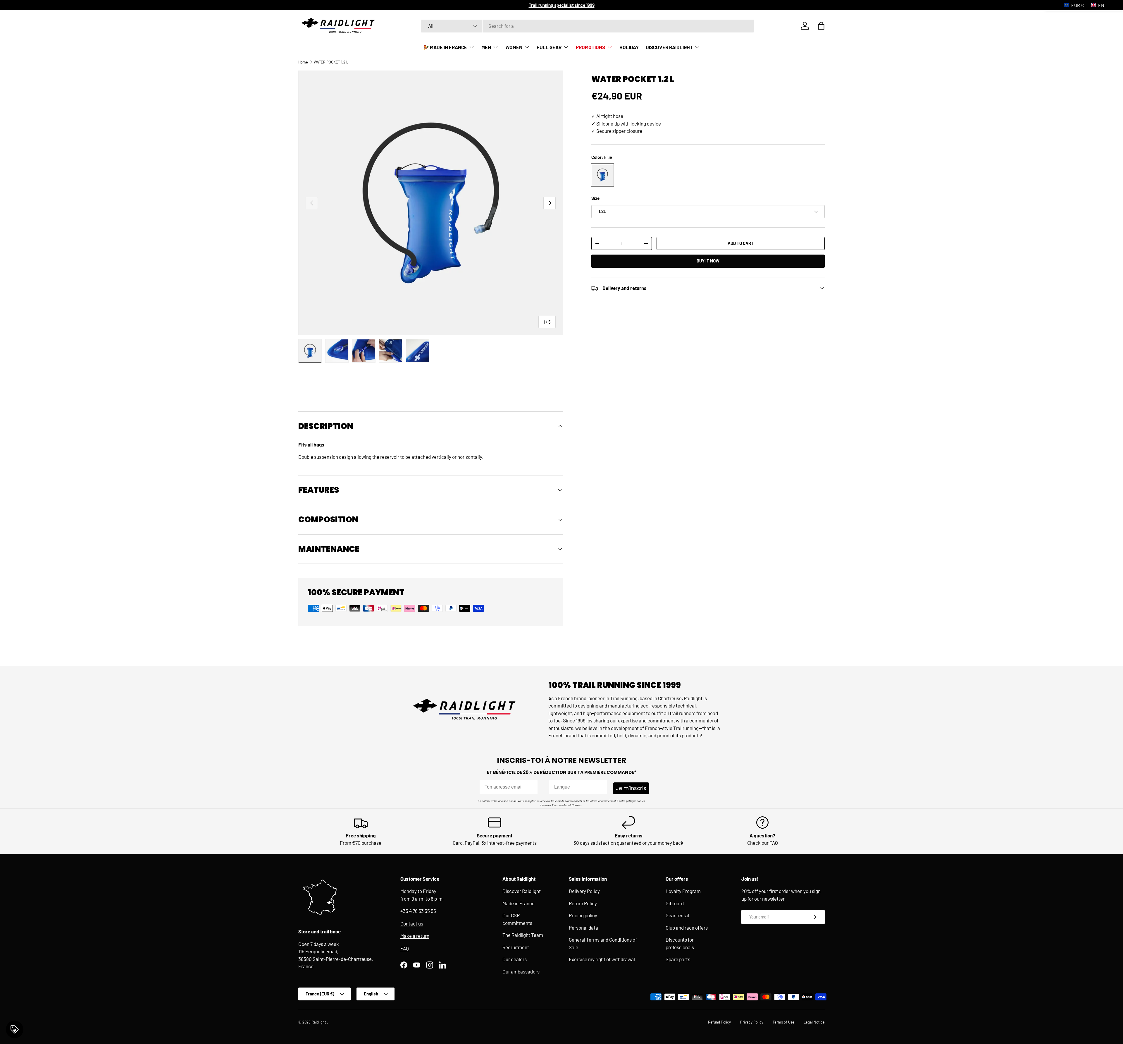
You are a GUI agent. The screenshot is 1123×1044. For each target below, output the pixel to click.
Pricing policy (583, 915)
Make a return (414, 936)
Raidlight (319, 1022)
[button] (821, 25)
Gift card (675, 903)
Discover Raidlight (521, 891)
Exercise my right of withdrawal (602, 959)
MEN (486, 47)
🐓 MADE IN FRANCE (445, 47)
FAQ (404, 948)
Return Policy (583, 903)
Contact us (411, 923)
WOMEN (513, 47)
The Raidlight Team (522, 935)
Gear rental (677, 915)
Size (595, 198)
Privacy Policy (751, 1022)
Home (303, 62)
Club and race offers (687, 927)
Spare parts (678, 959)
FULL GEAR (549, 47)
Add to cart (741, 243)
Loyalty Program (683, 891)
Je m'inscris (631, 788)
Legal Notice (814, 1022)
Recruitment (515, 947)
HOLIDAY (629, 47)
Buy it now (708, 261)
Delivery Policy (584, 891)
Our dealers (514, 959)
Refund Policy (719, 1022)
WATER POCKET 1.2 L (331, 62)
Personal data (583, 927)
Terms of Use (783, 1022)
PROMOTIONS (590, 47)
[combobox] (587, 25)
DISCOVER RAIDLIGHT (669, 47)
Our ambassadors (521, 971)
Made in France (518, 903)
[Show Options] (601, 787)
